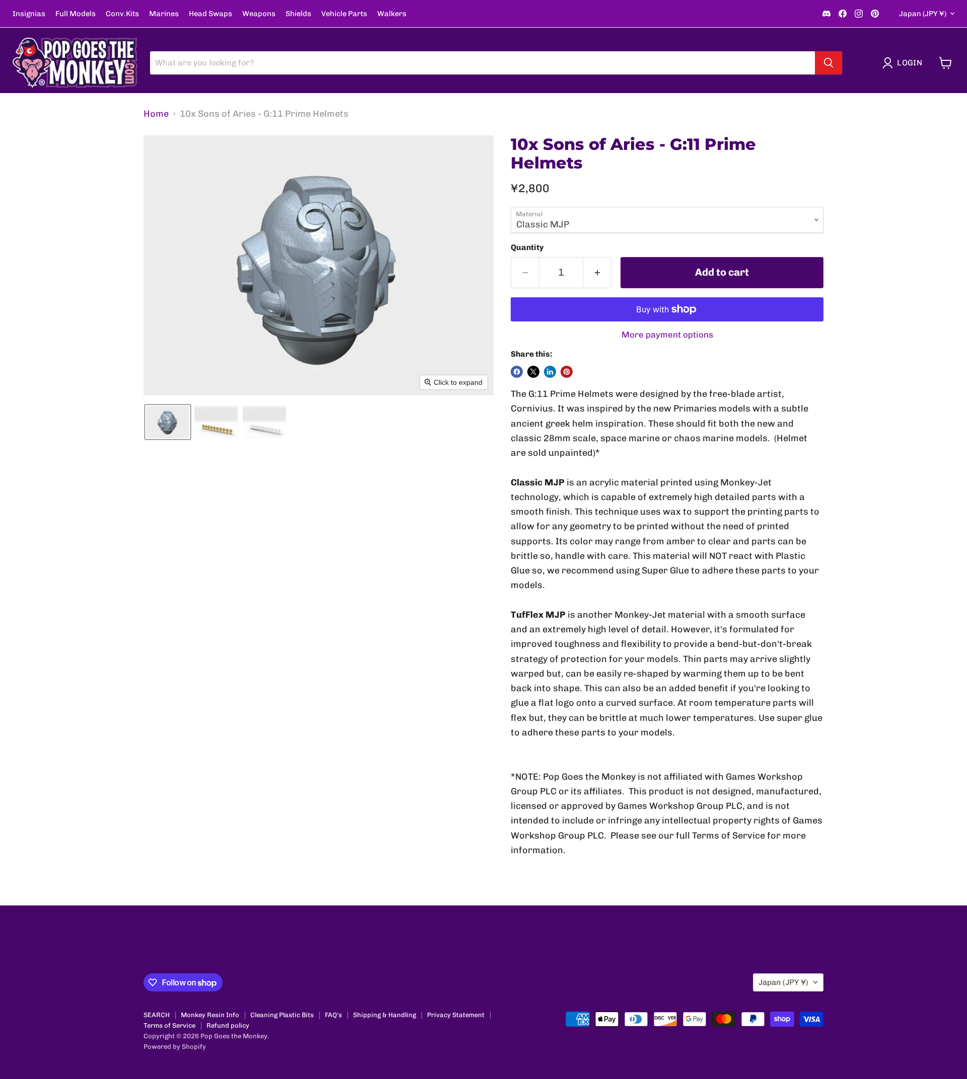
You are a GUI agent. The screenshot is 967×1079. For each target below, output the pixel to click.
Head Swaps (210, 14)
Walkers (391, 14)
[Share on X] (533, 372)
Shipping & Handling (384, 1015)
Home (156, 114)
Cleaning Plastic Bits (282, 1015)
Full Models (75, 14)
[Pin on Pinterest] (567, 372)
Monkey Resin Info (210, 1015)
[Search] (828, 62)
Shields (298, 14)
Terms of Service (169, 1025)
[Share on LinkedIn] (550, 372)
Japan (922, 13)
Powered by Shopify (175, 1046)
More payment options (667, 335)
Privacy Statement (456, 1015)
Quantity (527, 247)
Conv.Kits (122, 14)
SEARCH (157, 1015)
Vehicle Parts (344, 14)
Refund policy (227, 1025)
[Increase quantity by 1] (597, 272)
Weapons (258, 14)
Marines (164, 14)
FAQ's (333, 1015)
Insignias (29, 14)
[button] (904, 63)
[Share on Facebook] (517, 372)
